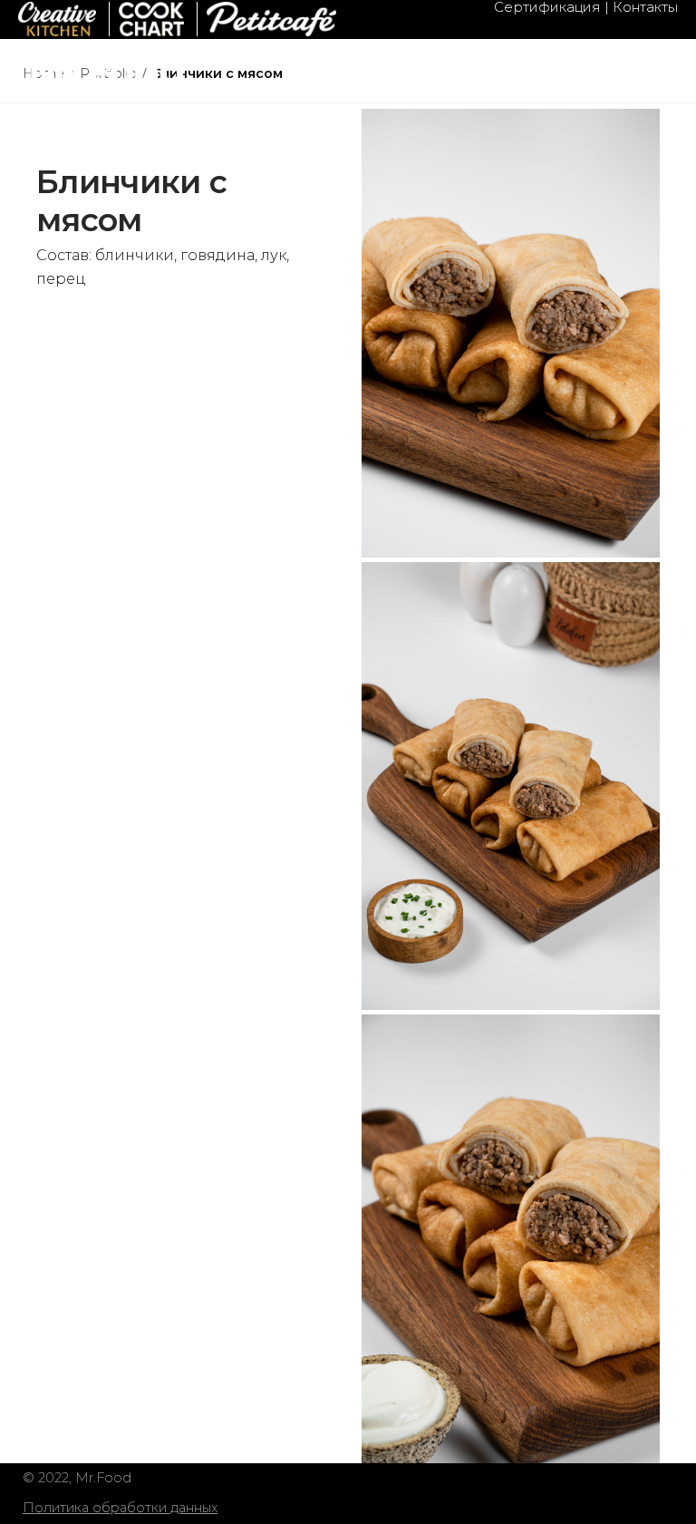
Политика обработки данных (120, 1508)
